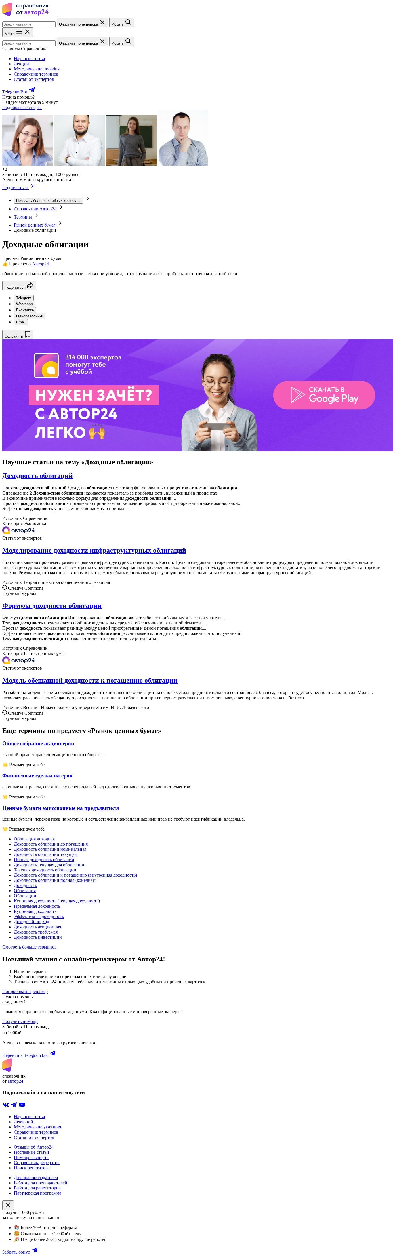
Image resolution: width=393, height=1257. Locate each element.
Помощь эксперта (31, 1157)
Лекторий (23, 1121)
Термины (23, 216)
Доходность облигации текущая (45, 854)
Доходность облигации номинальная (50, 849)
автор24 (15, 1081)
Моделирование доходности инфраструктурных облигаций (94, 550)
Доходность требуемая (36, 932)
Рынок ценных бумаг (35, 225)
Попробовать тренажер (25, 991)
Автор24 (40, 263)
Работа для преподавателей (40, 1182)
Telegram (23, 298)
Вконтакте (25, 310)
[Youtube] (21, 1106)
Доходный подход (31, 921)
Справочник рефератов (37, 1162)
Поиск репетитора (32, 1167)
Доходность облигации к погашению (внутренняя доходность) (75, 875)
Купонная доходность (35, 911)
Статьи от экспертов (34, 79)
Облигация (25, 890)
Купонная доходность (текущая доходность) (57, 900)
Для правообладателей (36, 1177)
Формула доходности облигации (52, 605)
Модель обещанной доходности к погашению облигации (90, 680)
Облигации (25, 895)
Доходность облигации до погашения (51, 844)
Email (21, 322)
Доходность (25, 885)
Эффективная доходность (39, 916)
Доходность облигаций (37, 475)
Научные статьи (29, 58)
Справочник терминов (36, 74)
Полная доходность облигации (44, 859)
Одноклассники (29, 316)
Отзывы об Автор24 (34, 1147)
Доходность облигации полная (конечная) (55, 880)
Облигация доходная (34, 838)
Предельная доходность (37, 906)
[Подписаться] (32, 187)
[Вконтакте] (6, 1106)
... (48, 200)
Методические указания (37, 1126)
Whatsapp (24, 304)
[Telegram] (14, 1106)
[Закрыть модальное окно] (8, 1205)
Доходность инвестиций (38, 937)
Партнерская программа (37, 1193)
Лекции (21, 63)
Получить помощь (20, 1021)
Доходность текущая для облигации (49, 864)
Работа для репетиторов (37, 1187)
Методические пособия (37, 68)
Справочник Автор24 (36, 208)
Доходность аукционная (37, 926)
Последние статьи (31, 1152)
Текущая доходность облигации (45, 869)
